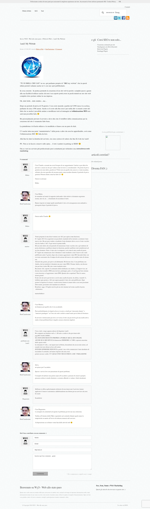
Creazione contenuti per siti (106, 45)
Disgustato (25, 399)
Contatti (127, 7)
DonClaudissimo (49, 49)
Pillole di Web (47, 39)
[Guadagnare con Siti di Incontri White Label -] (113, 149)
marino (27, 246)
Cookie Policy (111, 1)
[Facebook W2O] (123, 19)
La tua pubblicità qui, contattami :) (113, 132)
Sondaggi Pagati (102, 51)
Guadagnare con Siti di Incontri (107, 47)
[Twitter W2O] (119, 19)
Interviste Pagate (102, 49)
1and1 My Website (28, 43)
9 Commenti (58, 49)
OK (120, 1)
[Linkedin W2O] (116, 19)
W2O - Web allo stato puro (32, 39)
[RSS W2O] (127, 19)
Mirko (27, 175)
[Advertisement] (75, 26)
